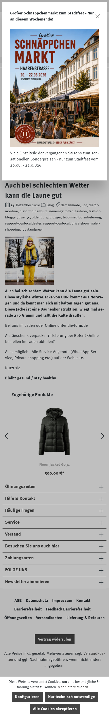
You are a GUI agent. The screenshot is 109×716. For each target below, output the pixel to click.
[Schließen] (97, 16)
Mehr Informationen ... (75, 687)
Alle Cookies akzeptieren (55, 709)
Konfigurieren (27, 696)
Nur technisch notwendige (71, 696)
